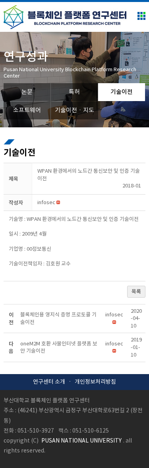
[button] (46, 203)
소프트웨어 (27, 110)
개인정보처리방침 (95, 382)
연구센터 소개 (49, 382)
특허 (74, 92)
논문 (27, 92)
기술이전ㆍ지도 (74, 110)
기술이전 (121, 92)
